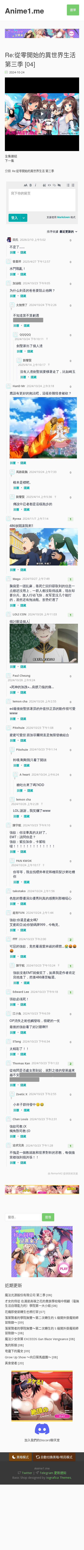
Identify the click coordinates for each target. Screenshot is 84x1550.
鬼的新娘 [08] (14, 1345)
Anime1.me (24, 10)
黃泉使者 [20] (14, 1363)
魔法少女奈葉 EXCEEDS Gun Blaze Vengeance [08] (40, 1339)
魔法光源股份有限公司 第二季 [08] (28, 1295)
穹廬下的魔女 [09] (17, 1351)
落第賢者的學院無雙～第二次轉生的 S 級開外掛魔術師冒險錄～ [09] (41, 1320)
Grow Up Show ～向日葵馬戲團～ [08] (31, 1357)
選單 (73, 10)
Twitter (26, 1473)
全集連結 (11, 156)
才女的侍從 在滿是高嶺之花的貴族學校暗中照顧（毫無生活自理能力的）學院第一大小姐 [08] (42, 1303)
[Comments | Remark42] (42, 679)
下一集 (9, 161)
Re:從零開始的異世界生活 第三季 (33, 171)
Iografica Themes (58, 1477)
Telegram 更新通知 (52, 1473)
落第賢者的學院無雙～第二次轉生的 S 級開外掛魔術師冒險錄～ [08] (41, 1330)
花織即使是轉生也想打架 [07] (25, 1312)
